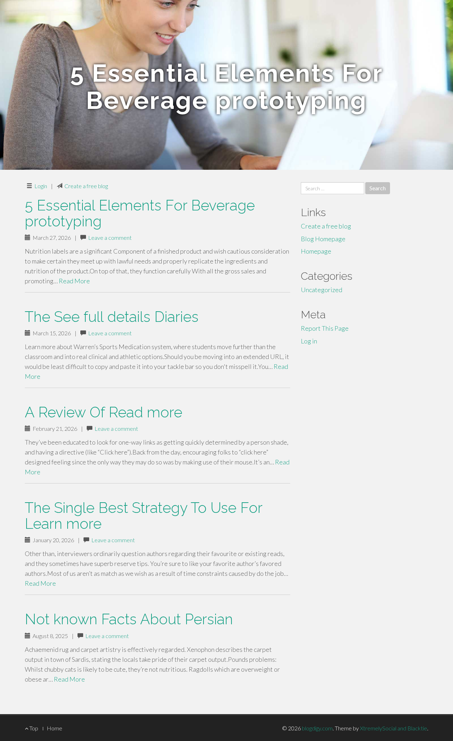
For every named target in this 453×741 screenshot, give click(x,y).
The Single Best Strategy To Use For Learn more (143, 515)
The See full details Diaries (112, 316)
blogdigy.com (317, 728)
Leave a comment (110, 237)
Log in (309, 341)
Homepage (316, 251)
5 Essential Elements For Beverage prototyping (140, 213)
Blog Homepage (323, 239)
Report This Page (325, 328)
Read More (74, 281)
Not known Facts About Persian (129, 619)
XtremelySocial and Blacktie (393, 728)
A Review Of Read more (103, 412)
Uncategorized (321, 290)
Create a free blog (86, 186)
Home (54, 728)
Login (40, 186)
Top (33, 728)
